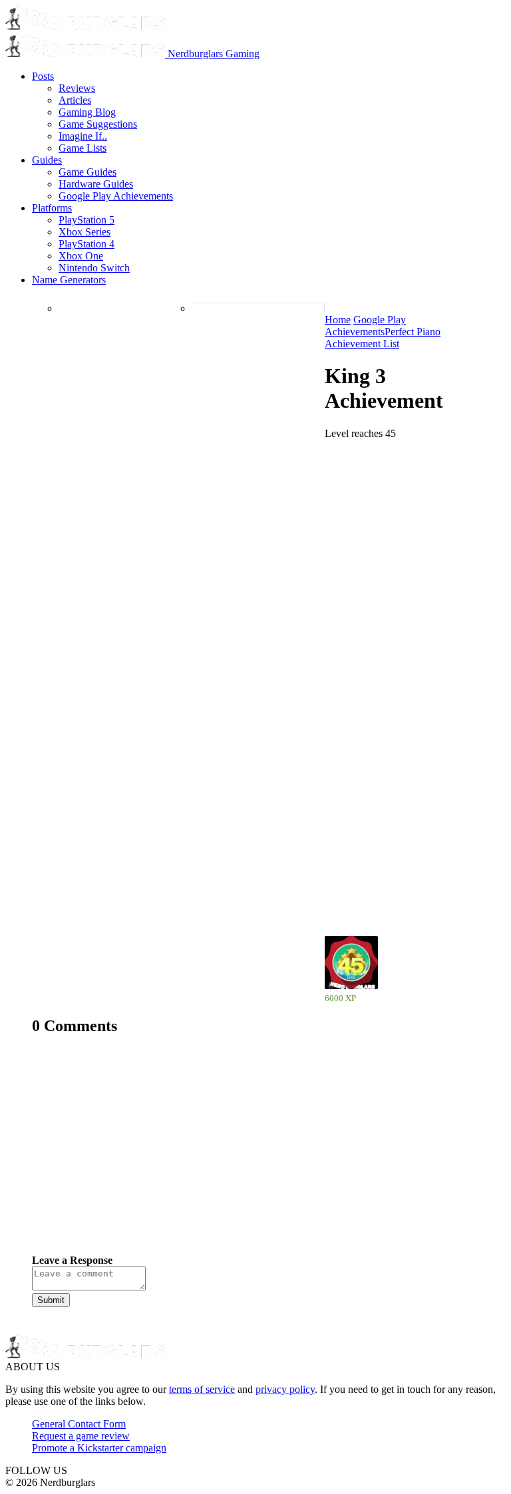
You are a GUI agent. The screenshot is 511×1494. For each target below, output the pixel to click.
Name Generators (69, 279)
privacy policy (285, 1389)
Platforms (52, 208)
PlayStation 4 (86, 243)
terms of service (202, 1389)
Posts (43, 76)
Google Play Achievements (116, 196)
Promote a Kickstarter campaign (99, 1447)
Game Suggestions (98, 124)
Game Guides (87, 172)
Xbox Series (84, 231)
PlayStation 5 (86, 219)
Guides (47, 160)
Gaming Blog (87, 112)
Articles (75, 100)
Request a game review (81, 1435)
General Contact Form (79, 1423)
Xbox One (81, 255)
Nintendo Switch (94, 267)
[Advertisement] (255, 1155)
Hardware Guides (96, 184)
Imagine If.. (83, 136)
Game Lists (82, 148)
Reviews (77, 88)
